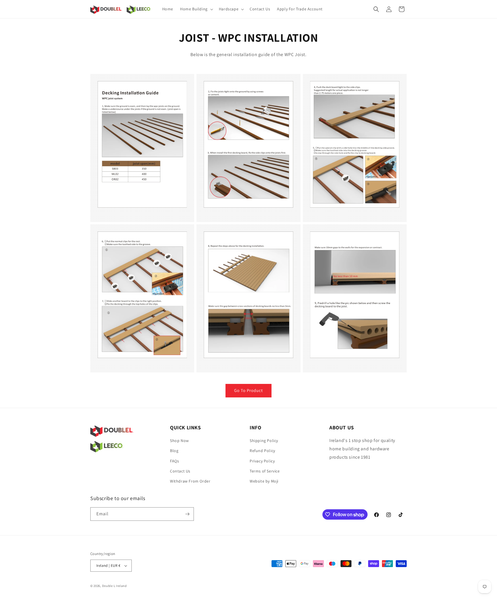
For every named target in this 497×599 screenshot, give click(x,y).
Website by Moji (264, 481)
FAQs (174, 461)
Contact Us (180, 471)
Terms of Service (265, 471)
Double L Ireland (114, 586)
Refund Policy (262, 450)
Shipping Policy (264, 440)
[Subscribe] (187, 514)
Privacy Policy (262, 461)
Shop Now (179, 440)
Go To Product (248, 390)
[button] (196, 9)
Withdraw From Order (190, 481)
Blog (174, 450)
